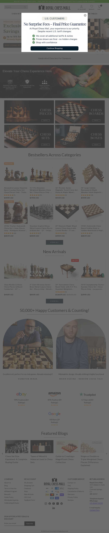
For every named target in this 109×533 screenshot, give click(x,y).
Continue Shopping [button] (54, 48)
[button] (85, 15)
